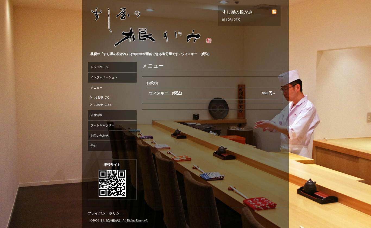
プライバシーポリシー (105, 213)
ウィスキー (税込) (165, 93)
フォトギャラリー (102, 125)
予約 (93, 145)
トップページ (99, 67)
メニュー (96, 87)
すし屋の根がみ (110, 220)
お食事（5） (102, 97)
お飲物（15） (103, 104)
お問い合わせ (99, 135)
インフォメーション (103, 77)
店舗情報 (96, 115)
